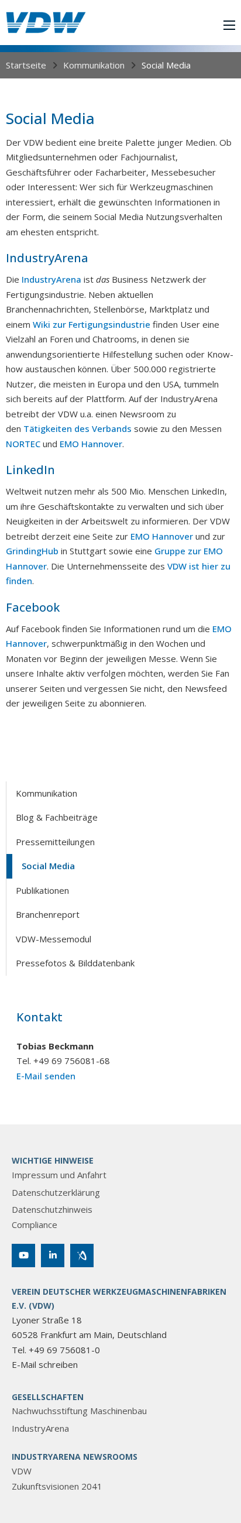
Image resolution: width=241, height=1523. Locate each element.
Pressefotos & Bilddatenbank (75, 963)
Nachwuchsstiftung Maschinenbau (79, 1410)
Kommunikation (94, 65)
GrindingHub (32, 551)
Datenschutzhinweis (52, 1209)
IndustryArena (51, 279)
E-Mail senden (45, 1076)
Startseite (26, 65)
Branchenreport (48, 914)
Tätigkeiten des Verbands (77, 428)
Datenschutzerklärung (56, 1192)
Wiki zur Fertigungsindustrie (91, 324)
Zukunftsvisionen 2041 (57, 1486)
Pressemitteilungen (55, 842)
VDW (22, 1471)
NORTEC (23, 444)
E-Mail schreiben (45, 1364)
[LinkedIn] (52, 1255)
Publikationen (42, 890)
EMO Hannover (91, 444)
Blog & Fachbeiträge (57, 817)
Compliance (34, 1224)
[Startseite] (46, 22)
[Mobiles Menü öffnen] (229, 25)
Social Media (48, 866)
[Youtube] (23, 1255)
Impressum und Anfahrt (59, 1175)
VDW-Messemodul (53, 939)
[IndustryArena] (82, 1255)
